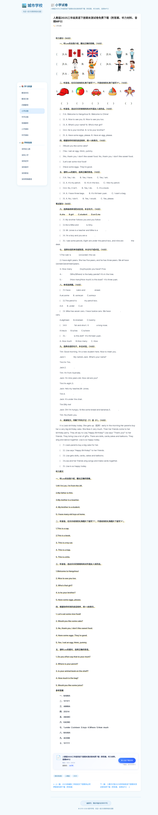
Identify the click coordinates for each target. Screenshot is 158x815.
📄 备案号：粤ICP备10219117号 (96, 803)
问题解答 (25, 105)
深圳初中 (25, 161)
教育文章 (25, 99)
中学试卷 (25, 117)
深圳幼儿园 (26, 149)
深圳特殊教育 (27, 179)
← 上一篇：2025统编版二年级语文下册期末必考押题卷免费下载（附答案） (72, 785)
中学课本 (25, 135)
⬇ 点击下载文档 (127, 760)
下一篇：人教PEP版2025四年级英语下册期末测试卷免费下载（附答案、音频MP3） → (118, 785)
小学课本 (25, 129)
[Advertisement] (32, 49)
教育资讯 (25, 93)
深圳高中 (25, 167)
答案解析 (25, 123)
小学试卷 (25, 111)
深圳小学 (25, 155)
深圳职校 (25, 173)
